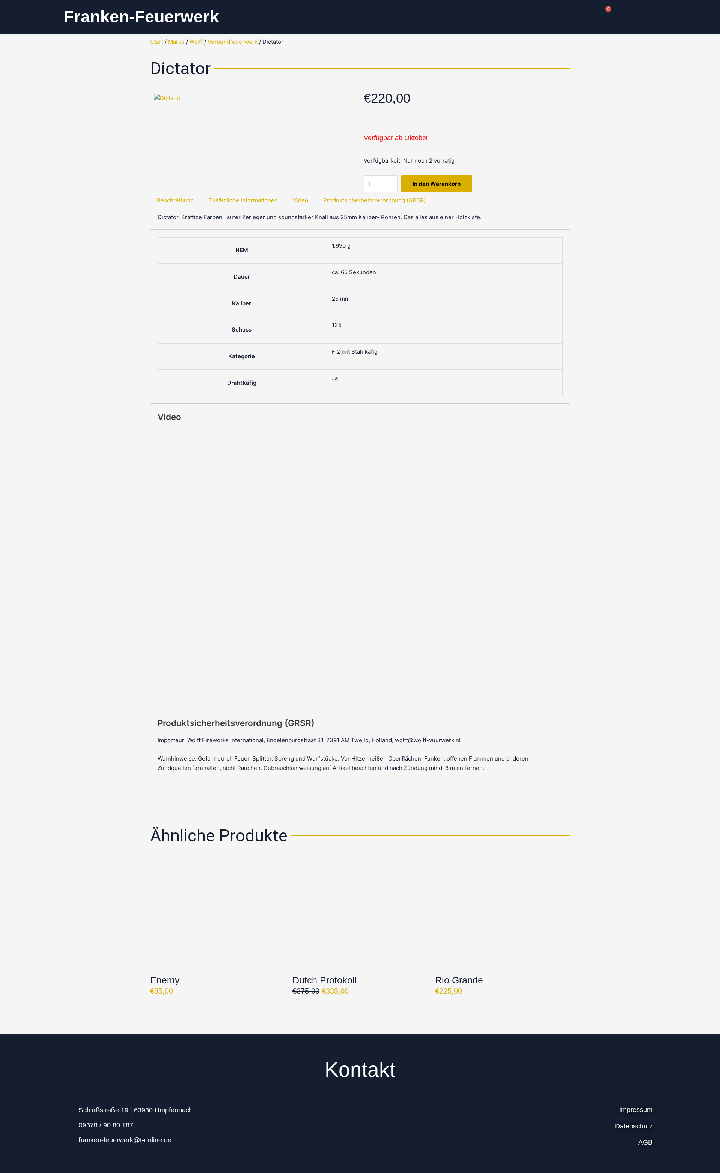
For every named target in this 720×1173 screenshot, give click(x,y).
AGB (645, 1142)
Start (156, 41)
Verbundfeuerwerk (233, 41)
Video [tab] (300, 200)
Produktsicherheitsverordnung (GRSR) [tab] (374, 200)
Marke (176, 41)
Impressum (635, 1109)
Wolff (196, 41)
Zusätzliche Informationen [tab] (243, 200)
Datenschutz (633, 1126)
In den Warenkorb (436, 183)
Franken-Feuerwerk (141, 16)
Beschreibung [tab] (175, 200)
